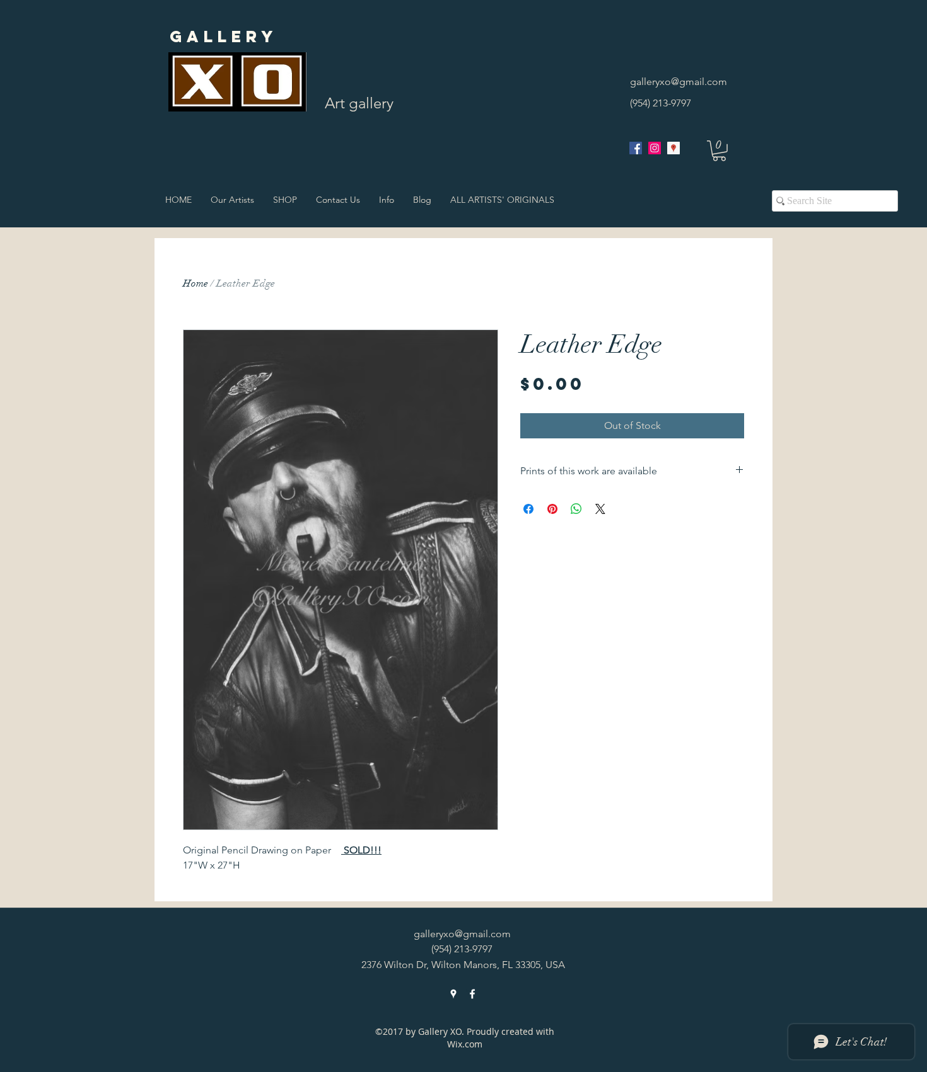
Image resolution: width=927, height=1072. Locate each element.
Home (195, 283)
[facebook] (635, 148)
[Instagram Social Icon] (654, 148)
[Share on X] (600, 508)
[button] (719, 150)
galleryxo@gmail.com (678, 82)
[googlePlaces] (673, 148)
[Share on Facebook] (528, 508)
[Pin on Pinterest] (552, 508)
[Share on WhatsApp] (576, 508)
